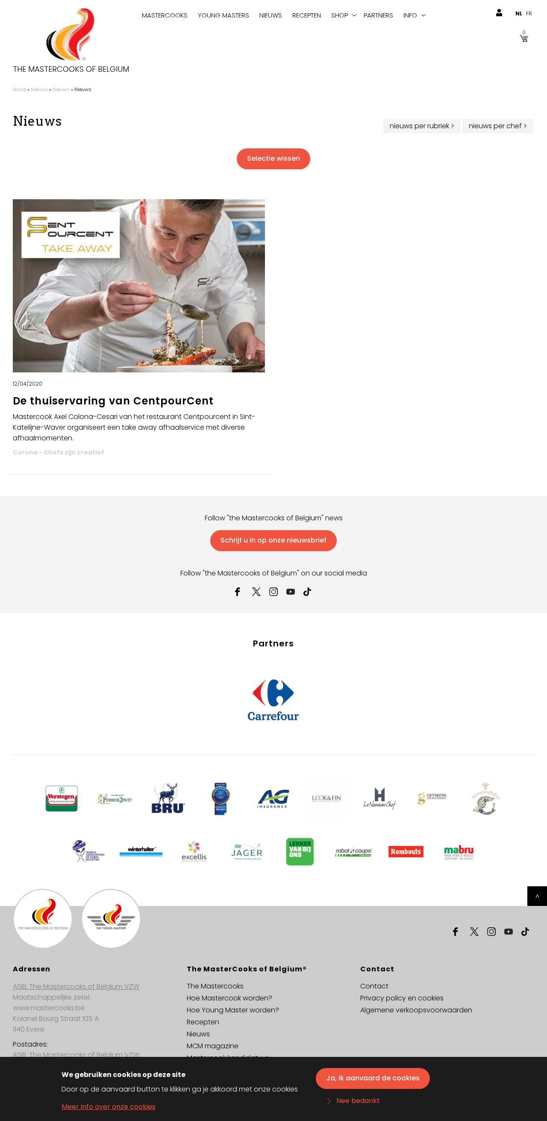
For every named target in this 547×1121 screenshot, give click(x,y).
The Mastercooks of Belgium (71, 69)
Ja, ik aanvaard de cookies (373, 1078)
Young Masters (223, 15)
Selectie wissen (273, 158)
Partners (378, 15)
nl (518, 13)
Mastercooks (165, 15)
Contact (374, 986)
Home (19, 89)
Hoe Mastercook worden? (229, 998)
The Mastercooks (215, 986)
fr (529, 13)
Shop (339, 15)
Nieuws (270, 15)
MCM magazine (212, 1046)
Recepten (306, 15)
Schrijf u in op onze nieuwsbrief (273, 540)
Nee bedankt (358, 1101)
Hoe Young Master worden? (233, 1010)
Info (410, 15)
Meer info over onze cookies (109, 1107)
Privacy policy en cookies (402, 998)
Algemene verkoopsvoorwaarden (416, 1010)
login (499, 13)
